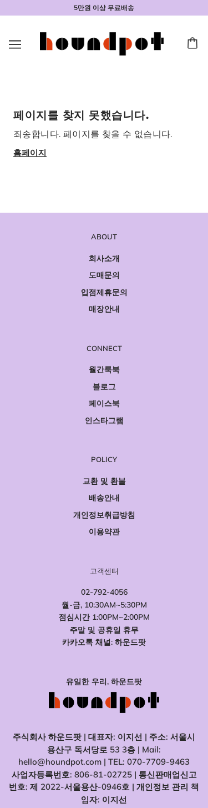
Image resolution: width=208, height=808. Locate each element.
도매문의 (104, 275)
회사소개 (104, 258)
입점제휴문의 (104, 292)
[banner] (102, 43)
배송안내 (104, 498)
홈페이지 (30, 152)
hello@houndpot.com (60, 761)
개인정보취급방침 (104, 515)
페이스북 (104, 403)
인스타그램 (104, 420)
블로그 (104, 387)
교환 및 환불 (104, 481)
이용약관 (104, 531)
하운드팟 (130, 642)
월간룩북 (104, 369)
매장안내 (104, 309)
